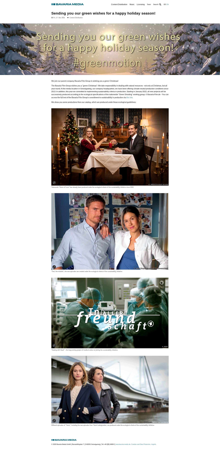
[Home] (67, 4)
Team (149, 4)
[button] (157, 4)
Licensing (141, 4)
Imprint (153, 444)
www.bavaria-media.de (123, 444)
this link (129, 97)
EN (167, 4)
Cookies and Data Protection (140, 444)
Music (132, 4)
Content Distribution (119, 4)
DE (165, 4)
